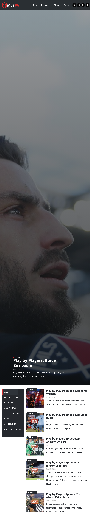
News (35, 5)
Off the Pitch (11, 424)
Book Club (9, 403)
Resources (45, 5)
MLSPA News (10, 408)
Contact (67, 5)
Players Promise (12, 429)
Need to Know (11, 413)
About (57, 5)
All (6, 392)
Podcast (8, 435)
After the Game (12, 397)
